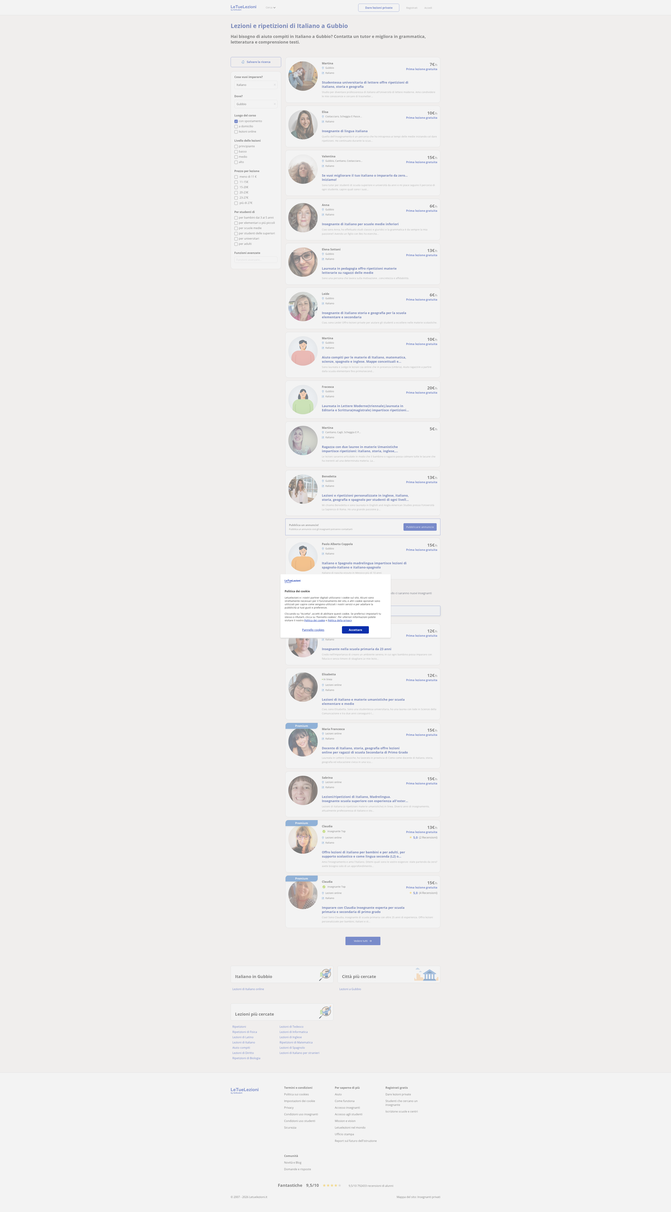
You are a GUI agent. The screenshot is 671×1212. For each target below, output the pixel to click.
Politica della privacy (340, 620)
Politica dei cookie (314, 620)
